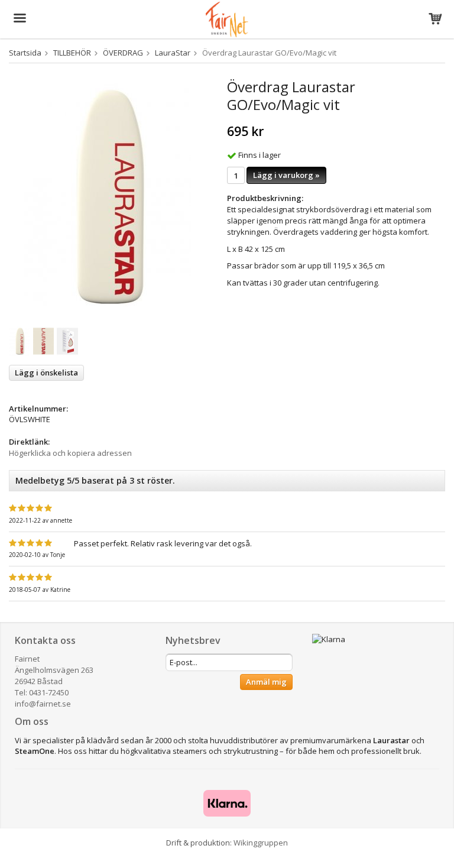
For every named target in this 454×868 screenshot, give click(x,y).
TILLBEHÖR (72, 52)
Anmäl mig (266, 681)
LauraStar (172, 52)
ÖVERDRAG (123, 52)
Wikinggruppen (261, 842)
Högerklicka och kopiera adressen (70, 453)
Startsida (25, 52)
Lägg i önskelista (46, 372)
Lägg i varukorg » (286, 175)
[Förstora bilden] (107, 196)
